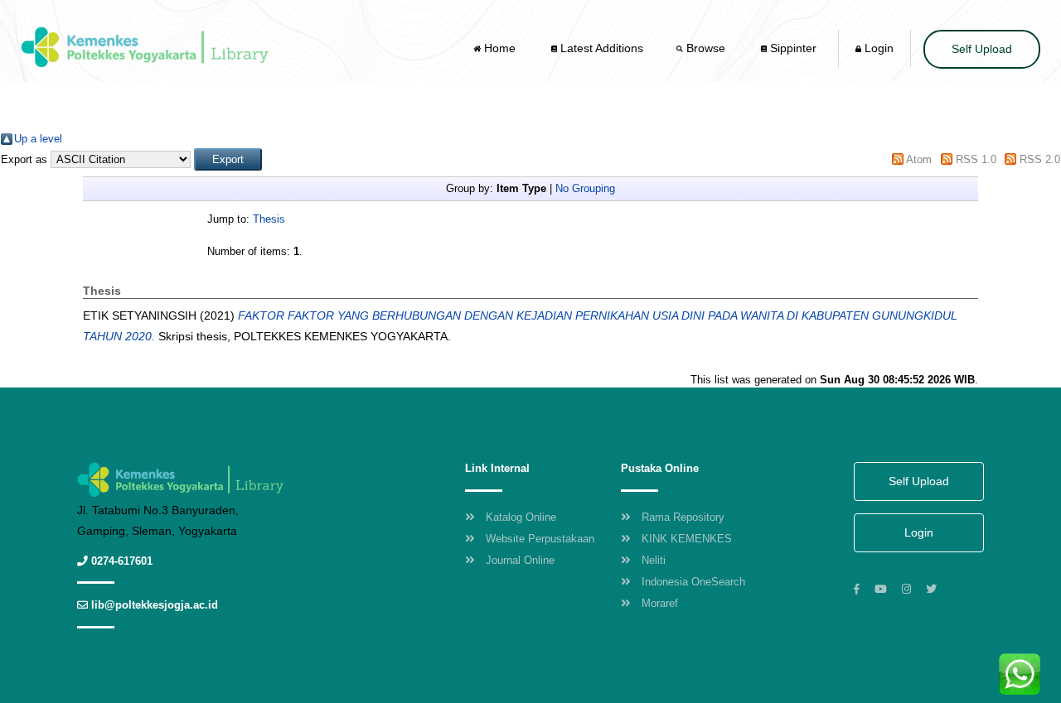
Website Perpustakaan (540, 538)
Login (877, 48)
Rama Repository (683, 517)
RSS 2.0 (1040, 159)
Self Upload (982, 48)
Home (500, 48)
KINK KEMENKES (687, 538)
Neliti (654, 560)
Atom (919, 159)
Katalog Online (521, 517)
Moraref (660, 603)
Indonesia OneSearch (693, 581)
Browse (706, 48)
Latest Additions (600, 48)
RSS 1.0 (976, 159)
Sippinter (791, 48)
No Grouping (585, 188)
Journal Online (520, 560)
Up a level (38, 138)
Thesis (269, 219)
